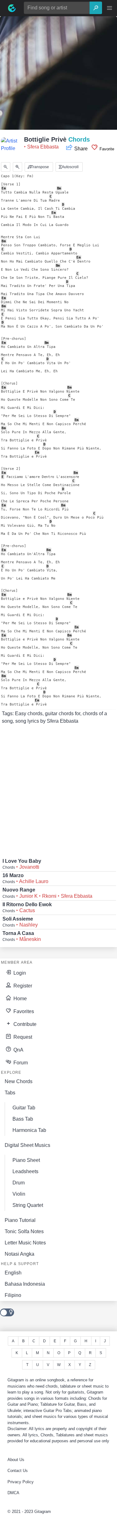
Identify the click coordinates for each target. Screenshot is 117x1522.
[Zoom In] (17, 167)
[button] (109, 8)
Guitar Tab (23, 1107)
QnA (17, 1049)
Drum (18, 1182)
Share (81, 148)
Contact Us (17, 1470)
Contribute (24, 1024)
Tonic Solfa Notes (24, 1231)
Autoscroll (70, 167)
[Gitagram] (12, 8)
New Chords (18, 1081)
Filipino (13, 1295)
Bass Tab (22, 1119)
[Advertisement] (58, 74)
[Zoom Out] (5, 167)
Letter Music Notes (25, 1242)
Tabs (10, 1092)
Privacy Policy (20, 1481)
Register (22, 985)
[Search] (96, 8)
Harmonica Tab (29, 1130)
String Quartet (27, 1205)
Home (19, 998)
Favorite (106, 149)
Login (19, 973)
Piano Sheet (26, 1160)
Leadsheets (25, 1171)
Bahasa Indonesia (25, 1284)
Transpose (39, 167)
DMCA (13, 1492)
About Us (15, 1459)
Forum (20, 1062)
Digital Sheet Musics (27, 1145)
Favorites (23, 1011)
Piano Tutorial (20, 1220)
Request (22, 1037)
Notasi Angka (19, 1254)
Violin (18, 1194)
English (13, 1272)
